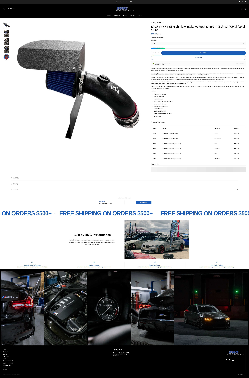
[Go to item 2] (6, 33)
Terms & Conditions (8, 363)
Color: (154, 40)
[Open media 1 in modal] (78, 89)
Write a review (143, 202)
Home (4, 349)
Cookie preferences (17, 374)
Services (5, 352)
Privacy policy (5, 374)
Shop (4, 358)
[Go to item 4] (6, 49)
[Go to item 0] (6, 25)
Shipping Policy (7, 365)
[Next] (142, 92)
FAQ (4, 367)
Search (5, 369)
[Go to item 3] (6, 41)
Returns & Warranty (8, 360)
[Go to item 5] (6, 57)
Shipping (153, 37)
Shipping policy (10, 374)
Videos (5, 354)
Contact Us (6, 356)
